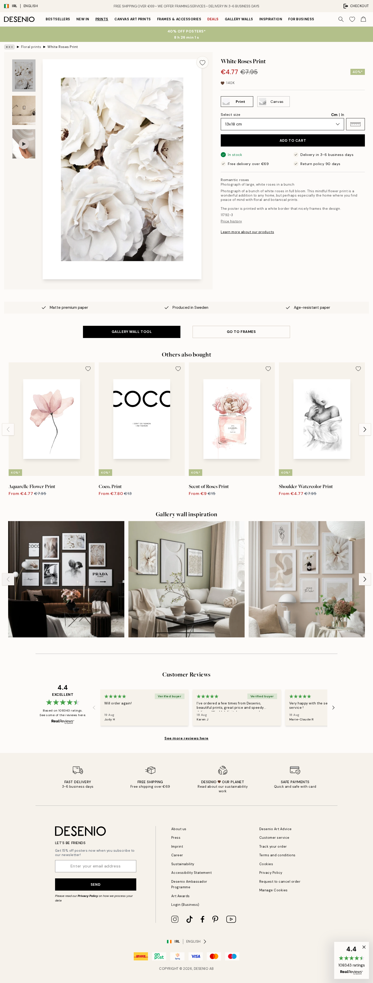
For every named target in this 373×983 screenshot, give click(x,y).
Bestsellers (58, 19)
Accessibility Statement (191, 873)
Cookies (266, 864)
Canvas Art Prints (132, 19)
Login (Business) (185, 905)
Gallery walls (239, 19)
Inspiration (270, 19)
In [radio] (342, 114)
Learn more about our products (247, 232)
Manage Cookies (273, 890)
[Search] (341, 19)
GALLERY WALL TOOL (132, 331)
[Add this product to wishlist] (202, 62)
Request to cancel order (280, 881)
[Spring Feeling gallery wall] (186, 579)
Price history (231, 221)
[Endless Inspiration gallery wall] (307, 579)
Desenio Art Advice (275, 829)
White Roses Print (62, 47)
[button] (355, 124)
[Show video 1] (24, 144)
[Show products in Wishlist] (352, 19)
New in (82, 19)
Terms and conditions (277, 855)
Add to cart (293, 140)
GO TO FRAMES (241, 331)
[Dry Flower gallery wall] (66, 579)
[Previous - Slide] (8, 429)
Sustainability (182, 864)
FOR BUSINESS (301, 19)
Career (177, 855)
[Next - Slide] (365, 429)
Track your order (273, 846)
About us (179, 829)
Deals (213, 19)
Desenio (201, 968)
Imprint (177, 846)
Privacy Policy (88, 896)
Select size (230, 114)
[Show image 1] (24, 75)
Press (176, 837)
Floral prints (31, 47)
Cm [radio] (334, 114)
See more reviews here (186, 738)
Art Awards (180, 896)
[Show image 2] (24, 110)
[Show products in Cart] (363, 19)
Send (95, 884)
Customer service (274, 837)
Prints (101, 19)
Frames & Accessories (179, 19)
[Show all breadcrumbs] (9, 47)
